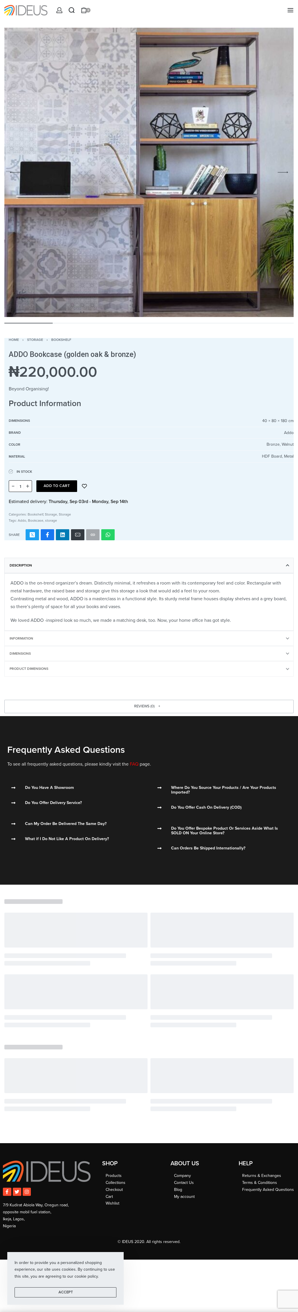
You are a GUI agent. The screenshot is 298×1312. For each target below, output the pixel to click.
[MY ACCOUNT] (59, 10)
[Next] (282, 172)
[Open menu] (290, 10)
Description (21, 565)
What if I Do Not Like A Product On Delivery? (67, 838)
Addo (22, 520)
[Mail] (77, 534)
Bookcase (35, 520)
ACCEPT (65, 1292)
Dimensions (20, 653)
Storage (35, 340)
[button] (149, 706)
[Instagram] (27, 1192)
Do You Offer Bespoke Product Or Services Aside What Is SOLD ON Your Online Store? (224, 830)
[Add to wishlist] (84, 486)
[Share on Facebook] (47, 534)
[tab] (149, 565)
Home (14, 340)
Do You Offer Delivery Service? (53, 802)
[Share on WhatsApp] (108, 534)
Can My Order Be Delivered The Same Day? (66, 823)
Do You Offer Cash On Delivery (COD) (206, 807)
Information (21, 638)
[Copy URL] (93, 534)
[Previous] (15, 172)
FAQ (134, 764)
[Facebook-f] (7, 1192)
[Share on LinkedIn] (62, 534)
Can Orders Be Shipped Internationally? (208, 848)
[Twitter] (17, 1192)
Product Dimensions (29, 669)
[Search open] (71, 10)
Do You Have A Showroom (49, 787)
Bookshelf (61, 340)
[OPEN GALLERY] (149, 172)
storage (51, 520)
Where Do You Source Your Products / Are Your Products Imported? (223, 790)
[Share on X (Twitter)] (32, 534)
